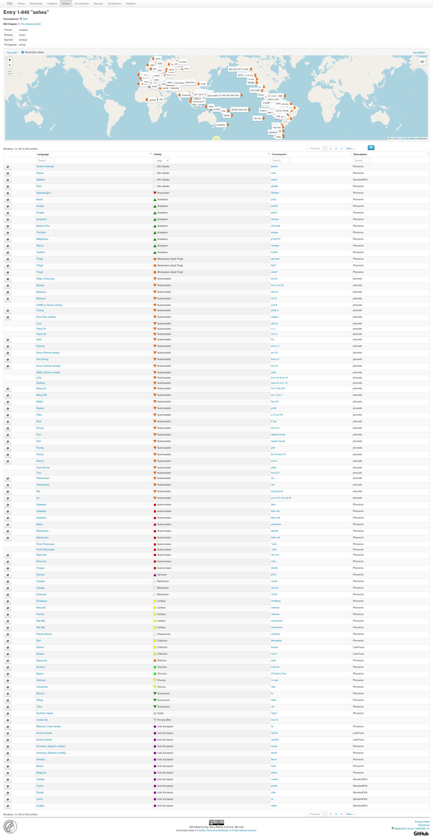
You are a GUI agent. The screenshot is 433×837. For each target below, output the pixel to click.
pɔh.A (274, 461)
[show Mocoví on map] (7, 694)
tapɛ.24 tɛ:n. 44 (279, 383)
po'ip (273, 199)
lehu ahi (275, 511)
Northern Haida (45, 713)
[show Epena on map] (7, 674)
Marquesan (43, 530)
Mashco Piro (43, 225)
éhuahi (274, 531)
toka (273, 173)
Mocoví (40, 693)
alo (272, 706)
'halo (273, 700)
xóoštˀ (274, 272)
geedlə (274, 186)
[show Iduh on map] (7, 340)
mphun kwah (278, 434)
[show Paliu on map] (7, 415)
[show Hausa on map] (7, 173)
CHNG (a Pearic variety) (49, 305)
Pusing (40, 447)
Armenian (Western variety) (51, 752)
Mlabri (40, 401)
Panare (40, 614)
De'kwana (42, 601)
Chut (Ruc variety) (46, 316)
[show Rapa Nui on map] (7, 555)
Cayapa (41, 581)
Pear (39, 421)
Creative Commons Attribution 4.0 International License (226, 830)
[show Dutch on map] (7, 799)
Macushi (41, 607)
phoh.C (275, 310)
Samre (40, 461)
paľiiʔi (274, 206)
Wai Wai (41, 620)
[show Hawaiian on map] (7, 505)
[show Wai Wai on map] (7, 621)
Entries (66, 3)
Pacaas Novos (44, 634)
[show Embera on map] (7, 667)
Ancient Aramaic (45, 166)
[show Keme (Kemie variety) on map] (7, 353)
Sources (98, 3)
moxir (274, 746)
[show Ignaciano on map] (7, 219)
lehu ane (275, 517)
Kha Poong (42, 359)
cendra (274, 779)
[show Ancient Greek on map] (7, 733)
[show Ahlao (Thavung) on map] (7, 279)
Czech (40, 785)
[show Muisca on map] (7, 647)
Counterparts (82, 3)
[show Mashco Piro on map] (7, 226)
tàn (273, 484)
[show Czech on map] (7, 786)
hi (272, 726)
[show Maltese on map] (7, 180)
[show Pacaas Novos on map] (7, 634)
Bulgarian (42, 772)
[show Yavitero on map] (7, 252)
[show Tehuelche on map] (7, 687)
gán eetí (275, 259)
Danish (40, 792)
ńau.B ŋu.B (276, 491)
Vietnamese (43, 478)
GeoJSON (418, 52)
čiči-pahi (275, 226)
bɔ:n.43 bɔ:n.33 (279, 377)
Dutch (40, 799)
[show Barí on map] (7, 641)
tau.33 (274, 720)
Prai (39, 434)
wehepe (275, 245)
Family (158, 154)
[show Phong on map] (7, 428)
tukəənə (275, 614)
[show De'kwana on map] (7, 601)
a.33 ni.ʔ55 (277, 414)
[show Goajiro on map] (7, 206)
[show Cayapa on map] (7, 581)
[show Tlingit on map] (7, 259)
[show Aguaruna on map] (7, 661)
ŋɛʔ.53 (274, 352)
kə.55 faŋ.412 (278, 454)
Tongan (41, 568)
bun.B (274, 278)
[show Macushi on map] (7, 608)
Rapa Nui (42, 554)
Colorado (41, 594)
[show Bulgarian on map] (7, 773)
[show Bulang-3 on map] (7, 299)
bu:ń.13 (275, 359)
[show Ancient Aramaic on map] (7, 167)
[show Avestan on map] (7, 760)
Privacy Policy (422, 821)
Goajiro (40, 206)
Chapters (52, 3)
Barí (39, 640)
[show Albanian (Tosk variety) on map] (7, 727)
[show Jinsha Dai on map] (7, 720)
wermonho (276, 627)
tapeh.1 (275, 317)
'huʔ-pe (275, 587)
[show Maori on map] (7, 525)
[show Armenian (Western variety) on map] (7, 753)
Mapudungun (44, 192)
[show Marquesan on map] (7, 531)
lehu (273, 504)
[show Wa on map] (7, 492)
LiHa (39, 377)
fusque (274, 647)
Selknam (41, 680)
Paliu (39, 414)
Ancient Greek (44, 733)
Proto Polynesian (46, 544)
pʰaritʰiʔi (275, 239)
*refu (274, 549)
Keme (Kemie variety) (48, 352)
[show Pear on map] (7, 422)
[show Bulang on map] (7, 285)
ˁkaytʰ (274, 713)
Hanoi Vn (41, 328)
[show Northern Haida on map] (7, 713)
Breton (40, 766)
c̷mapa (274, 232)
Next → (351, 148)
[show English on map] (7, 806)
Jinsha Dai (42, 719)
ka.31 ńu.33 (277, 285)
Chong (40, 310)
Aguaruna (42, 660)
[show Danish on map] (7, 793)
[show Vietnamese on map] (7, 478)
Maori (40, 524)
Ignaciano (42, 219)
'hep (273, 687)
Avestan (41, 759)
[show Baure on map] (7, 200)
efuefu (274, 568)
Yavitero (41, 252)
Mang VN (42, 394)
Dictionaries (36, 3)
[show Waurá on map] (7, 246)
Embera (41, 667)
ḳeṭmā (274, 166)
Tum (39, 472)
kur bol (275, 401)
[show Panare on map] (7, 614)
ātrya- (274, 759)
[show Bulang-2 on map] (7, 292)
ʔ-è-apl (274, 680)
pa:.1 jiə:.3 (276, 395)
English (40, 805)
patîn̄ (274, 408)
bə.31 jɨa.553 (278, 388)
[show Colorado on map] (7, 595)
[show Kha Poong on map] (7, 359)
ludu (273, 766)
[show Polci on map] (7, 186)
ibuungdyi (276, 640)
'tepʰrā (274, 733)
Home (21, 3)
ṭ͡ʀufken (275, 193)
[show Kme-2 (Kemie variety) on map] (7, 366)
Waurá (40, 245)
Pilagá (40, 700)
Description (360, 154)
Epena (40, 673)
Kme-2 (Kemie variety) (49, 365)
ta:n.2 (274, 334)
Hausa (40, 173)
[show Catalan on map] (7, 779)
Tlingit (40, 258)
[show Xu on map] (7, 498)
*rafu (274, 544)
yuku (273, 660)
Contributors (114, 3)
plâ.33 (274, 323)
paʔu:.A (275, 346)
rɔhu (273, 561)
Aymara (41, 574)
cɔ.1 (273, 328)
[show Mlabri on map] (7, 402)
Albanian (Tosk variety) (49, 726)
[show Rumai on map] (7, 455)
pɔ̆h (273, 447)
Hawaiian (41, 504)
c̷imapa (275, 219)
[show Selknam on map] (7, 680)
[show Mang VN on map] (7, 395)
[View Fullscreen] (9, 72)
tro (272, 478)
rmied (274, 179)
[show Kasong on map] (7, 346)
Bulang (40, 285)
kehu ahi (275, 537)
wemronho (276, 621)
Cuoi (39, 323)
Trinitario (41, 232)
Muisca (40, 647)
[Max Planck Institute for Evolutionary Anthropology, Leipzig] (10, 826)
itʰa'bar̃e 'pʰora (278, 673)
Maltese (41, 179)
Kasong (41, 346)
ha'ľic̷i (274, 252)
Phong (40, 428)
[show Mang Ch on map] (7, 389)
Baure (40, 199)
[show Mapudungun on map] (7, 193)
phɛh (273, 372)
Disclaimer (424, 825)
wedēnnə (276, 601)
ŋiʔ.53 (274, 366)
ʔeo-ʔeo (275, 554)
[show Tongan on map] (7, 568)
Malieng (41, 382)
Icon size (12, 52)
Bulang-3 (41, 298)
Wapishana (42, 239)
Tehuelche (42, 686)
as (272, 799)
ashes (274, 805)
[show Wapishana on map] (7, 239)
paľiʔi (274, 212)
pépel (274, 772)
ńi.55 (274, 298)
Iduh (39, 339)
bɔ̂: (272, 339)
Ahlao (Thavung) (45, 278)
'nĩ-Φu (274, 594)
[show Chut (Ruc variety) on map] (7, 317)
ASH (25, 18)
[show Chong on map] (7, 311)
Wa (38, 491)
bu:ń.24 (275, 428)
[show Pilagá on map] (7, 700)
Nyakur (40, 408)
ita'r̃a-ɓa (275, 667)
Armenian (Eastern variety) (51, 746)
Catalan (41, 779)
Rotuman (41, 561)
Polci (39, 186)
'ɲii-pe (274, 581)
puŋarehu (276, 524)
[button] (164, 74)
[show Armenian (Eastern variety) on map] (7, 746)
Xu (38, 497)
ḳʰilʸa (274, 574)
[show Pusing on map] (7, 448)
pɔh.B (274, 305)
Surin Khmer (43, 467)
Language (43, 154)
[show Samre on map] (7, 461)
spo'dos (275, 739)
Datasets (130, 3)
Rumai (40, 454)
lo (272, 693)
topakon (275, 634)
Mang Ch (41, 388)
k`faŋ (274, 421)
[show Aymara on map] (7, 575)
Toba (39, 706)
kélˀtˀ (273, 265)
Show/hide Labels (34, 52)
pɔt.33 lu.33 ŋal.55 (281, 498)
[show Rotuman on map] (7, 562)
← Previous (314, 148)
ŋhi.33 (274, 292)
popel (274, 786)
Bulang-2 (41, 291)
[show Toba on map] (7, 707)
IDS (9, 3)
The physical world (31, 24)
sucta (274, 654)
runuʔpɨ (275, 607)
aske (273, 792)
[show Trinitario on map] (7, 233)
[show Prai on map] (7, 435)
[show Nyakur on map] (7, 408)
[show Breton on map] (7, 766)
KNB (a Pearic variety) (48, 372)
